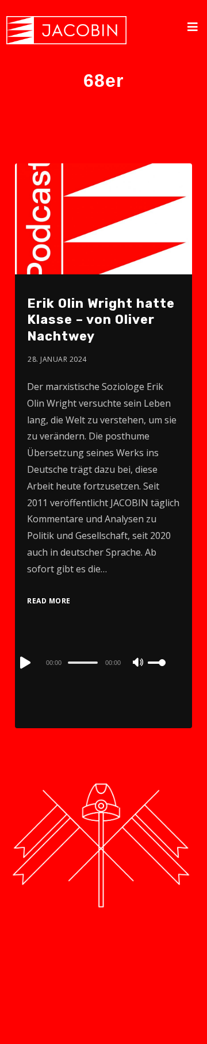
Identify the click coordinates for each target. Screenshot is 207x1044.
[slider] (164, 671)
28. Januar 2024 (57, 359)
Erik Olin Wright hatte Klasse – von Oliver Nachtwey (101, 320)
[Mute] (138, 663)
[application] (103, 662)
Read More (49, 601)
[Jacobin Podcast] (66, 30)
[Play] (24, 662)
